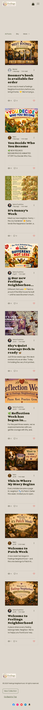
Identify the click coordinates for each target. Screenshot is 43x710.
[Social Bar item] (13, 705)
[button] (33, 3)
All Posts (8, 34)
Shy (17, 34)
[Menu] (38, 3)
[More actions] (34, 70)
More (25, 34)
